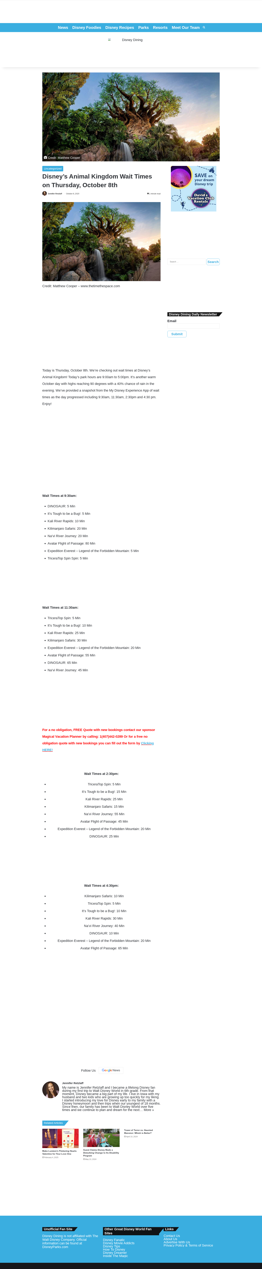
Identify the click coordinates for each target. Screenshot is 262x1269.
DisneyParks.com (55, 1247)
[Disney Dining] (131, 49)
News (63, 27)
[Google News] (111, 1070)
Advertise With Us (177, 1242)
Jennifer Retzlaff (55, 194)
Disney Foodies (86, 27)
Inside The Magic (115, 1256)
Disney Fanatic (114, 1240)
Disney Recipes (119, 27)
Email (171, 321)
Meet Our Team (186, 27)
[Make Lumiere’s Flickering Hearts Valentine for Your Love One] (60, 1138)
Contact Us (172, 1236)
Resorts (160, 27)
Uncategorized (53, 168)
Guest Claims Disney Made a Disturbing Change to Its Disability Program (101, 1153)
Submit (177, 334)
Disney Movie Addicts (118, 1243)
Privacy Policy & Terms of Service (188, 1245)
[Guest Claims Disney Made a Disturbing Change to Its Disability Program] (101, 1138)
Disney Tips (111, 1246)
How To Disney (114, 1249)
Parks (143, 27)
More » (149, 1110)
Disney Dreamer (115, 1253)
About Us (170, 1239)
